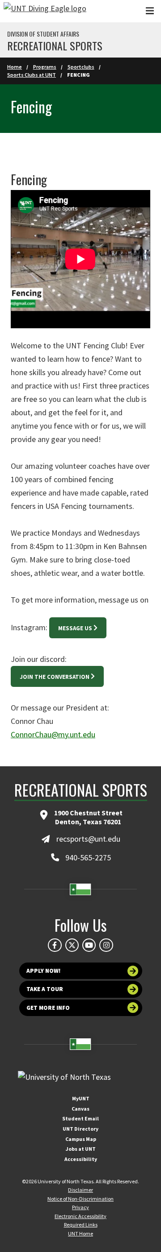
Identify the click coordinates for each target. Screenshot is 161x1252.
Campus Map (80, 1139)
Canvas (80, 1108)
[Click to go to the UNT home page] (45, 11)
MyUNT (80, 1098)
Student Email (80, 1118)
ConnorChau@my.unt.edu (53, 734)
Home (14, 66)
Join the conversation (54, 677)
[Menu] (150, 11)
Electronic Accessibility (80, 1216)
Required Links (80, 1224)
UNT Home (80, 1233)
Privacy (80, 1207)
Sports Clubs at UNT (31, 74)
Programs (44, 66)
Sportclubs (81, 66)
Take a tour (44, 989)
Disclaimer (80, 1189)
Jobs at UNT (81, 1148)
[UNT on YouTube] (89, 945)
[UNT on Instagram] (106, 945)
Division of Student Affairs (43, 33)
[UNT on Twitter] (72, 945)
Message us (75, 628)
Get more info (48, 1008)
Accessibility (80, 1159)
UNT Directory (80, 1128)
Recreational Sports (54, 45)
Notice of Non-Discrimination (80, 1198)
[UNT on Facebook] (54, 945)
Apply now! (43, 971)
